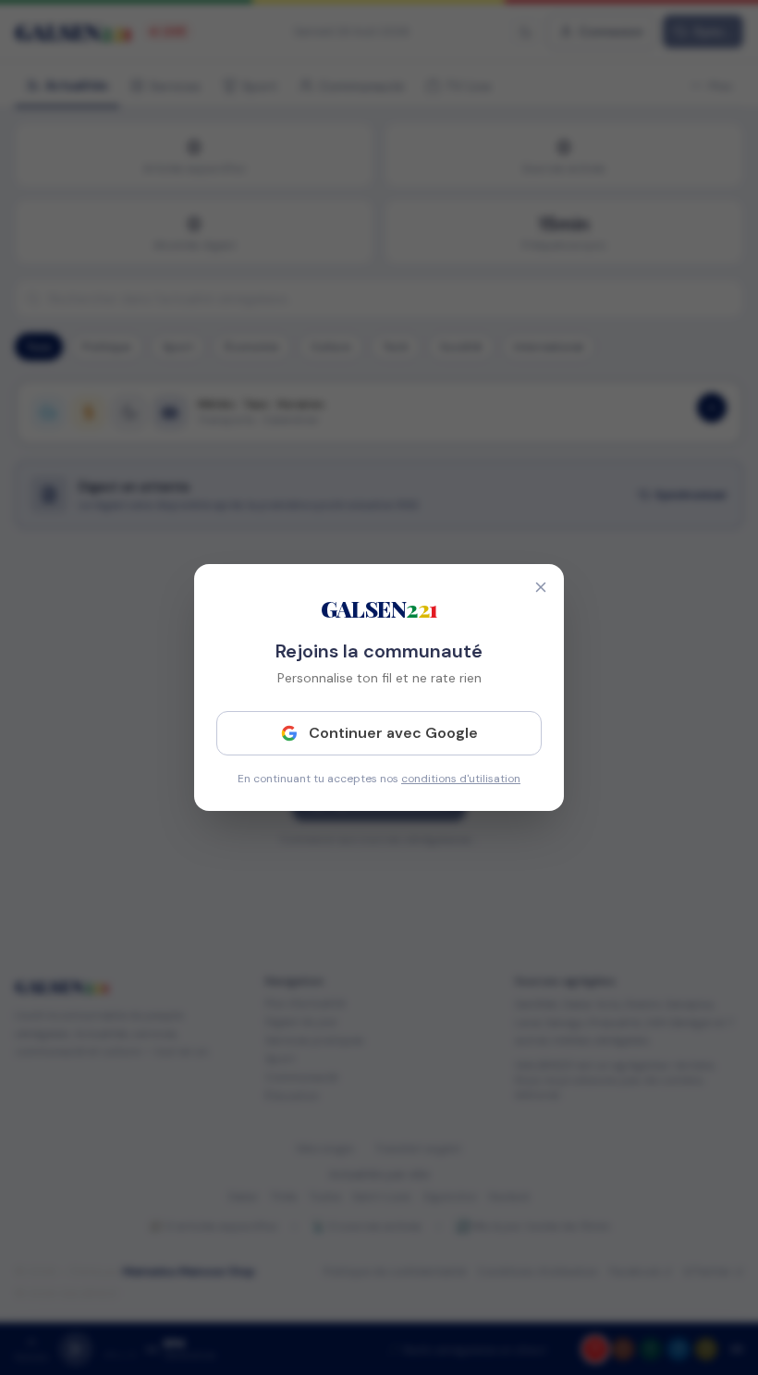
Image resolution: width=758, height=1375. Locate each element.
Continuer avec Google (393, 733)
